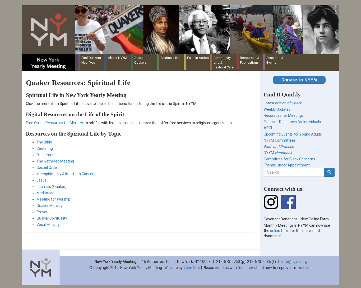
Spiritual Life (170, 58)
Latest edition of (282, 103)
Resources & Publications (250, 60)
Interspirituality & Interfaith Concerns (67, 174)
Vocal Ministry (48, 224)
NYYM (278, 153)
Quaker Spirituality (51, 218)
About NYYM (117, 58)
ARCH (269, 128)
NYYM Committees (280, 140)
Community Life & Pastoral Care (224, 62)
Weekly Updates (277, 109)
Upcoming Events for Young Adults (293, 134)
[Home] (182, 29)
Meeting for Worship (53, 199)
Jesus (41, 180)
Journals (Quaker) (51, 186)
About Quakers (140, 60)
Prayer (42, 212)
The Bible (44, 142)
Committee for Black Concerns (289, 159)
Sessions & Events (275, 60)
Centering (44, 148)
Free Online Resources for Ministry (54, 123)
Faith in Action (198, 58)
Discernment (47, 155)
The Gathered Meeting (55, 161)
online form (279, 231)
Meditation (45, 193)
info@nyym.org (294, 261)
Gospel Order (47, 167)
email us (222, 268)
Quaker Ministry (49, 205)
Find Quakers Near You (91, 60)
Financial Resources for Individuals (292, 122)
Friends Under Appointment (287, 165)
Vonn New (191, 268)
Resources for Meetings (284, 115)
